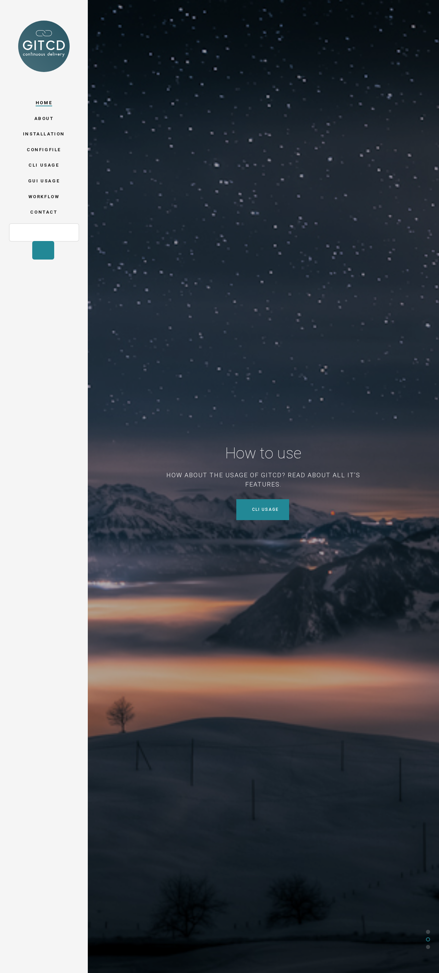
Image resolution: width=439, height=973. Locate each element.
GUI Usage (44, 180)
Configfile (44, 149)
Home (44, 102)
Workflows (264, 509)
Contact (43, 212)
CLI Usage (43, 165)
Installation (44, 133)
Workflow (44, 196)
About (44, 118)
